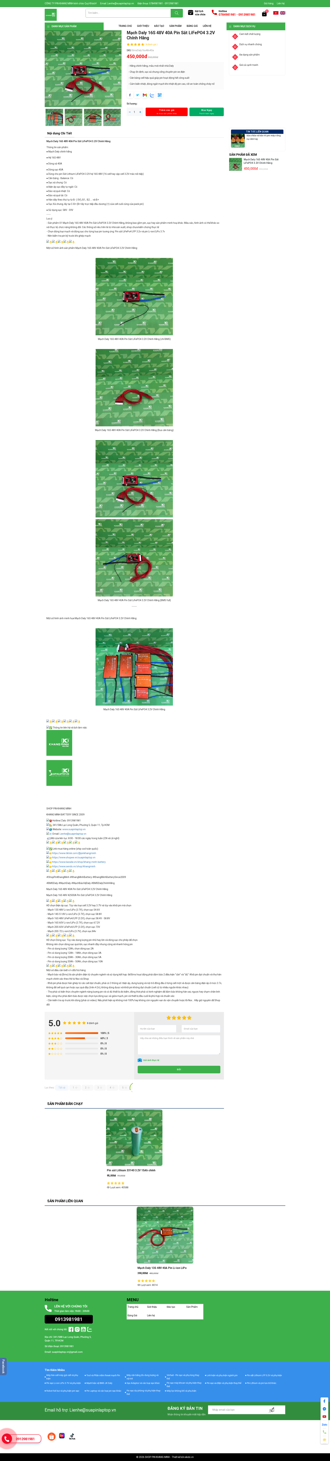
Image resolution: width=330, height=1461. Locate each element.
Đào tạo (159, 26)
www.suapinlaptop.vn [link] (74, 829)
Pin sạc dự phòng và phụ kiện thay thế (143, 1392)
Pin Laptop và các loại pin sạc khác (103, 1391)
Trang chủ (125, 26)
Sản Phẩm (175, 26)
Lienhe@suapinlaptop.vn (73, 833)
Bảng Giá (192, 26)
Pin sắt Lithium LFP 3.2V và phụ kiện (264, 1375)
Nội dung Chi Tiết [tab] (59, 133)
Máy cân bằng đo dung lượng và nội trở (142, 1377)
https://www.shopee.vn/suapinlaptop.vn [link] (73, 857)
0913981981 (25, 1439)
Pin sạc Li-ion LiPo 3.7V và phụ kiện (63, 1383)
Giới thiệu (143, 26)
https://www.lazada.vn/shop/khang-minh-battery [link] (79, 862)
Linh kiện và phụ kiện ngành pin (222, 1375)
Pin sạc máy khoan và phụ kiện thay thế (184, 1385)
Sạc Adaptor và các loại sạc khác (143, 1383)
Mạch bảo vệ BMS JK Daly (99, 1383)
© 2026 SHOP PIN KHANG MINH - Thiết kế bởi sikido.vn (165, 1457)
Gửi (179, 1069)
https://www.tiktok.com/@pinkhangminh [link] (74, 853)
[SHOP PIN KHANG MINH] (51, 14)
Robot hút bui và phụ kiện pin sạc (62, 1391)
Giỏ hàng (268, 3)
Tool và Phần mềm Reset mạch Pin (103, 1375)
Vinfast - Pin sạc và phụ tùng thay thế (183, 1377)
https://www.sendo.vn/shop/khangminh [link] (73, 866)
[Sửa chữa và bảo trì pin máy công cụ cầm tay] (238, 140)
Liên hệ (280, 3)
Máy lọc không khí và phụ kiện (181, 1391)
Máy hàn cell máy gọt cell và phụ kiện (62, 1377)
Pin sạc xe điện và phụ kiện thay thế (224, 1383)
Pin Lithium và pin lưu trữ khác (261, 1383)
